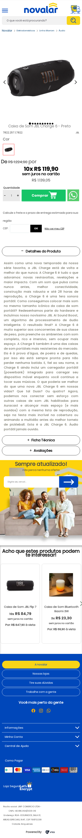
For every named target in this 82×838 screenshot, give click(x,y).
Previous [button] (7, 82)
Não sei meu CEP (54, 228)
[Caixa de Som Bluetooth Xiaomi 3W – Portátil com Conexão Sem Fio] (61, 585)
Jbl (77, 132)
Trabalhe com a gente (41, 692)
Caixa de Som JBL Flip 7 (20, 607)
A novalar (41, 664)
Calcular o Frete (16, 228)
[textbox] (41, 20)
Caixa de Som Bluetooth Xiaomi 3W (61, 609)
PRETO (8, 149)
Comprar (40, 195)
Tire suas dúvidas (41, 683)
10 (28, 169)
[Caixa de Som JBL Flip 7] (20, 585)
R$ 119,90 (46, 169)
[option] (41, 78)
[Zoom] (41, 78)
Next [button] (76, 82)
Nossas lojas (41, 674)
